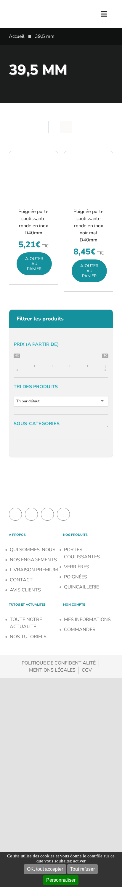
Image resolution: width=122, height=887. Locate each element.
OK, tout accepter (45, 869)
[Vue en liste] (66, 127)
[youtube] (63, 514)
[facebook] (15, 514)
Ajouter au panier (34, 264)
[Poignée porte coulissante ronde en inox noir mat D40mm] (88, 175)
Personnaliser (61, 880)
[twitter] (31, 514)
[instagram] (47, 514)
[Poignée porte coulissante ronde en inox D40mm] (33, 175)
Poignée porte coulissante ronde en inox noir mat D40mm (88, 225)
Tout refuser (82, 869)
